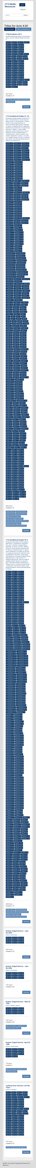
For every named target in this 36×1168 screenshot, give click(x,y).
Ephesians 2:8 (18, 731)
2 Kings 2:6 (16, 309)
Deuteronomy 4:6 (10, 255)
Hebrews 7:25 (9, 838)
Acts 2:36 (21, 590)
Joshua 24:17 (18, 281)
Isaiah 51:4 (24, 356)
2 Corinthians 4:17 (11, 681)
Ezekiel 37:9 (9, 414)
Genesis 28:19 (18, 176)
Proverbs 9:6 (9, 330)
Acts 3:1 (8, 1092)
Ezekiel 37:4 (17, 410)
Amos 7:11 (9, 438)
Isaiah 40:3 (23, 337)
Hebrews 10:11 (18, 840)
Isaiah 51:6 (16, 358)
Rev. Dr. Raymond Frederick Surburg (21, 556)
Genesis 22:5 (9, 157)
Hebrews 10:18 (10, 850)
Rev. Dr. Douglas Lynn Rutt (20, 551)
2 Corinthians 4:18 (21, 681)
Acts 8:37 (14, 487)
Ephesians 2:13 (10, 735)
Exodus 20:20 (18, 211)
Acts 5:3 (14, 82)
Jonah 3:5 (8, 445)
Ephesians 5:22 (19, 784)
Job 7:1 (23, 314)
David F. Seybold (23, 126)
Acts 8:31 (14, 482)
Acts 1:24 (14, 454)
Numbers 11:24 (10, 239)
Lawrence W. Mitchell (16, 132)
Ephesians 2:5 (9, 728)
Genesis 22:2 (9, 155)
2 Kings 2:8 (9, 311)
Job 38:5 (20, 321)
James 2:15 (9, 868)
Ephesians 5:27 (10, 791)
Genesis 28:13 (18, 169)
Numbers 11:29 (19, 244)
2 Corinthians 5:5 (10, 688)
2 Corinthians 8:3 (10, 698)
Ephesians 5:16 (19, 777)
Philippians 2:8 (18, 812)
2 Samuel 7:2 (9, 293)
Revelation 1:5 (18, 892)
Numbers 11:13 (10, 234)
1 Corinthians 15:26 (23, 663)
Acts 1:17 (8, 449)
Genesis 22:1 (25, 152)
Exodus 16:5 (17, 183)
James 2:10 (16, 866)
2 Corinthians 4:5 (10, 667)
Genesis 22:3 (17, 155)
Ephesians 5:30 (19, 794)
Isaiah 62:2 (24, 365)
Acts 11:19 (21, 489)
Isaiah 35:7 (23, 335)
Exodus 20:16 (18, 206)
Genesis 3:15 (17, 152)
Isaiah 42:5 (9, 347)
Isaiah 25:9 (16, 332)
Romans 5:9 (9, 642)
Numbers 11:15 (10, 237)
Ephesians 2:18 (19, 740)
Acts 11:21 (16, 492)
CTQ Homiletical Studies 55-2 (17, 540)
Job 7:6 (8, 318)
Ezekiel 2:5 (15, 405)
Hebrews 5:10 (9, 836)
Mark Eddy (23, 567)
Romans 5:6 (9, 639)
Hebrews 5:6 (24, 831)
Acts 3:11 (20, 42)
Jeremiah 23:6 (18, 386)
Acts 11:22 (22, 492)
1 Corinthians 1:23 (21, 651)
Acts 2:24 (21, 581)
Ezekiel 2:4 (9, 405)
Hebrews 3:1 (19, 817)
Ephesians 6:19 (10, 808)
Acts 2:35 (14, 590)
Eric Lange (23, 564)
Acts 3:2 (14, 1092)
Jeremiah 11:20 (19, 379)
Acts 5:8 (19, 84)
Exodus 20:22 (18, 213)
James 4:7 (15, 878)
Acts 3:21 (21, 49)
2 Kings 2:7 (23, 309)
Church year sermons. (11, 99)
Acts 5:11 (14, 86)
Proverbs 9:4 (17, 328)
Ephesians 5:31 (10, 796)
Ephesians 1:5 (18, 714)
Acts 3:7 (19, 1094)
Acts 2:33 (21, 588)
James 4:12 (9, 883)
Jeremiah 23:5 (9, 386)
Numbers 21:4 (9, 246)
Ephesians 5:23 (10, 787)
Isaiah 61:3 (16, 363)
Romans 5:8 (24, 639)
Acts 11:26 (9, 496)
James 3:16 (17, 871)
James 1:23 (17, 857)
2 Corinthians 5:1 (10, 684)
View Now (26, 107)
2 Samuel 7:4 (25, 293)
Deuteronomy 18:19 (22, 274)
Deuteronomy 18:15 (21, 269)
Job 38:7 (8, 323)
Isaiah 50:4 (17, 351)
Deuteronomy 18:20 (11, 276)
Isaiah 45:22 (9, 349)
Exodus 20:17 (9, 209)
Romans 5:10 (17, 642)
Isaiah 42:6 (16, 347)
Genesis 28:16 (9, 173)
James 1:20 (17, 854)
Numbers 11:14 (19, 234)
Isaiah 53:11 (9, 361)
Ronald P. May (14, 561)
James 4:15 (9, 885)
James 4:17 (24, 885)
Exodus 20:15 (9, 206)
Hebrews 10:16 (10, 847)
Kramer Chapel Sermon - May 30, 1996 (18, 1002)
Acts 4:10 (25, 58)
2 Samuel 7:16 (18, 300)
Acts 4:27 (14, 72)
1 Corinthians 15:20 (23, 656)
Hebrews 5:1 (9, 829)
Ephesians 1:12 (10, 724)
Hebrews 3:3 (9, 819)
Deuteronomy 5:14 (21, 260)
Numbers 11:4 (9, 227)
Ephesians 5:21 (10, 784)
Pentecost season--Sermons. (13, 523)
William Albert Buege (12, 36)
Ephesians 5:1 (9, 775)
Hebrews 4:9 (17, 822)
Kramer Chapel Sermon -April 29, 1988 (18, 1043)
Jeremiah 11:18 (24, 377)
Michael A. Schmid (13, 554)
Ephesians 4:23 (19, 768)
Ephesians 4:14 (10, 759)
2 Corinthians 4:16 (21, 679)
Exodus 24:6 (25, 220)
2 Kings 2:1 (24, 304)
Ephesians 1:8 (9, 719)
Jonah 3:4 (21, 442)
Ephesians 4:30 (19, 770)
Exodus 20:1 (26, 192)
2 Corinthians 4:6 (20, 667)
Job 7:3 (13, 316)
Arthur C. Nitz (9, 38)
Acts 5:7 (14, 84)
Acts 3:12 (26, 42)
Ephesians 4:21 (19, 766)
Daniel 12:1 (22, 419)
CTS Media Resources (10, 5)
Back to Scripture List (23, 29)
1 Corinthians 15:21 (11, 658)
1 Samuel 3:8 (25, 288)
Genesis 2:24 (9, 148)
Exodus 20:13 (9, 204)
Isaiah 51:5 (9, 358)
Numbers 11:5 (18, 227)
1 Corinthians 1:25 (21, 653)
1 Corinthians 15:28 (23, 665)
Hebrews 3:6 (9, 822)
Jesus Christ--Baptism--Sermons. (14, 518)
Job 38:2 (24, 318)
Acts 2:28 (8, 586)
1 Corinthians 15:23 (11, 660)
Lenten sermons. (10, 521)
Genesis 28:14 (9, 171)
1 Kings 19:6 (25, 302)
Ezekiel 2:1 (9, 403)
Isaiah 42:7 (23, 347)
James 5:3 (22, 887)
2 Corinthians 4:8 (20, 670)
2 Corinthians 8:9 (10, 705)
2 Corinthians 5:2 (20, 684)
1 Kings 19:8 (17, 304)
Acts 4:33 (14, 77)
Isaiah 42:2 (9, 344)
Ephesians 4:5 (9, 752)
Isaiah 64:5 (16, 375)
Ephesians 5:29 (10, 794)
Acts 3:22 (8, 51)
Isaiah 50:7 (16, 354)
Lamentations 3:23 (22, 400)
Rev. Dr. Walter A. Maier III (13, 1005)
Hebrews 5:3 (24, 829)
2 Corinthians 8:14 (11, 707)
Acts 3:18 (21, 47)
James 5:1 (9, 887)
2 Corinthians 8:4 (20, 698)
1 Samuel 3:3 (9, 286)
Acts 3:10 (14, 42)
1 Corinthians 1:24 (11, 653)
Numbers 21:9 (18, 251)
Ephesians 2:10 (19, 733)
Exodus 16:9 (25, 185)
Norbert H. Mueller (10, 135)
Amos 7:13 (23, 438)
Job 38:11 (8, 325)
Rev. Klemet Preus (15, 140)
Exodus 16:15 (18, 192)
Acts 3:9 (8, 42)
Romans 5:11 (25, 642)
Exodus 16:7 (9, 185)
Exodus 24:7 (9, 223)
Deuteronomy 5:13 (11, 260)
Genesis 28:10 (9, 166)
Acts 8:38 (21, 487)
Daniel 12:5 (9, 424)
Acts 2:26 (14, 583)
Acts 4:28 (21, 72)
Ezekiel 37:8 (24, 412)
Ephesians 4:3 (9, 749)
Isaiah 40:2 (16, 337)
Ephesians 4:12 (10, 756)
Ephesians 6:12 (19, 798)
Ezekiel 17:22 (23, 405)
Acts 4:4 (14, 56)
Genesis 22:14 (18, 164)
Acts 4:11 (8, 61)
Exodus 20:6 (17, 197)
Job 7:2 (8, 316)
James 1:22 (9, 857)
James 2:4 (9, 864)
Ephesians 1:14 (10, 726)
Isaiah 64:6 (23, 375)
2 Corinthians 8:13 (21, 705)
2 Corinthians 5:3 (10, 686)
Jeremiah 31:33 (19, 393)
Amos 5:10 (21, 431)
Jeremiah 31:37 (19, 398)
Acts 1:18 (14, 449)
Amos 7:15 (16, 440)
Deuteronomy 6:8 (20, 267)
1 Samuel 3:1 (18, 283)
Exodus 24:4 (9, 220)
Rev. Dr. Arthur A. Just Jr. (21, 135)
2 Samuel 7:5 (9, 295)
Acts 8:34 (14, 484)
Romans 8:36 (26, 646)
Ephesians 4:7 (9, 754)
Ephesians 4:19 (19, 763)
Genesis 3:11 (9, 150)
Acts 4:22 (21, 68)
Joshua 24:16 (9, 281)
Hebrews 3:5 (24, 819)
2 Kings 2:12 (17, 314)
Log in (22, 5)
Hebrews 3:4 (17, 819)
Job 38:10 (25, 323)
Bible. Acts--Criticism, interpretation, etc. (16, 1026)
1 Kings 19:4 (9, 302)
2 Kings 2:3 (16, 307)
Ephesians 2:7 (9, 731)
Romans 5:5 (24, 637)
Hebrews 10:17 (18, 847)
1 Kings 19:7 (9, 304)
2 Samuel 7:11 (9, 300)
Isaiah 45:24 (25, 349)
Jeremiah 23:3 (9, 384)
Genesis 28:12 (9, 169)
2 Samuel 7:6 (17, 295)
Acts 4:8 (14, 58)
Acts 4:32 (8, 77)
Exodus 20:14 (18, 204)
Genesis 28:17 (18, 173)
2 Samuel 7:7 (25, 295)
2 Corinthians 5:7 (10, 691)
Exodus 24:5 (17, 220)
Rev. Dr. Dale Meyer (11, 1089)
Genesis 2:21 (9, 145)
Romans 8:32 (17, 644)
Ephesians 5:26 (19, 789)
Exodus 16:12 (9, 190)
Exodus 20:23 (9, 216)
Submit (26, 15)
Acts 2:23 (14, 581)
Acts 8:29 (21, 480)
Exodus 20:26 (18, 218)
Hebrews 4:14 (9, 826)
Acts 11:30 (16, 499)
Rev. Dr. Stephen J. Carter (15, 129)
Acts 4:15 (14, 63)
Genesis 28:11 (18, 166)
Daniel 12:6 (16, 424)
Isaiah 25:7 (23, 330)
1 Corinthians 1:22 (11, 651)
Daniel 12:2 (9, 421)
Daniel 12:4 (23, 421)
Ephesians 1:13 (19, 724)
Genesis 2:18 (9, 143)
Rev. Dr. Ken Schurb (16, 121)
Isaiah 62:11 (24, 368)
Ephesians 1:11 (19, 721)
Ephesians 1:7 (18, 716)
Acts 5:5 (25, 82)
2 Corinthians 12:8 (11, 709)
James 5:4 (9, 890)
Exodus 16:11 (18, 187)
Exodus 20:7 (25, 197)
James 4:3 (9, 876)
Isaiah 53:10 (23, 358)
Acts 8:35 (21, 484)
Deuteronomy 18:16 (11, 272)
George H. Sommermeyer (24, 36)
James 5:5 (15, 890)
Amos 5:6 (8, 431)
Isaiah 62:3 (9, 368)
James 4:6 (9, 878)
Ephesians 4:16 (10, 761)
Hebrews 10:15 (18, 845)
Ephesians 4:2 (18, 747)
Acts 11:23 (9, 494)
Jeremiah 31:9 (9, 391)
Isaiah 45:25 (9, 351)
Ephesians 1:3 (21, 712)
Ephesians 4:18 (10, 763)
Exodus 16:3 (26, 180)
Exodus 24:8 (17, 223)
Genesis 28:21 (18, 178)
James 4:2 (23, 873)
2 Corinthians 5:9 (10, 693)
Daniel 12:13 (25, 428)
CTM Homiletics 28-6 (14, 34)
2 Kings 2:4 (23, 307)
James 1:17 (17, 852)
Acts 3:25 (8, 54)
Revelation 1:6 (9, 894)
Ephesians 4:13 (19, 756)
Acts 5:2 (8, 82)
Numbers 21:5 (18, 246)
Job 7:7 (13, 318)
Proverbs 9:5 (24, 328)
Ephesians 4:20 (10, 766)
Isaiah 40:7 (9, 342)
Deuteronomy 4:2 (20, 253)
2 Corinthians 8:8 (20, 702)
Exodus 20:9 (17, 199)
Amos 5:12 (16, 433)
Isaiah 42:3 (16, 344)
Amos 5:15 (16, 435)
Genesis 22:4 (25, 155)
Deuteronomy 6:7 (10, 267)
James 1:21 (24, 854)
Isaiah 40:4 (9, 340)
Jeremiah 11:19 (10, 379)
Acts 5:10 (8, 86)
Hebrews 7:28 (9, 840)
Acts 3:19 (8, 49)
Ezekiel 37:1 (17, 407)
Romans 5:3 (9, 637)
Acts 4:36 (14, 79)
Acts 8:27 (8, 480)
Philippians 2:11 (10, 817)
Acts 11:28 (22, 496)
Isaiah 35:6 (16, 335)
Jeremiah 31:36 (10, 398)
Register (23, 9)
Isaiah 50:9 (9, 356)
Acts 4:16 (21, 63)
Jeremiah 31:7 (9, 389)
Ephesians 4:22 (10, 768)
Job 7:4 (18, 316)
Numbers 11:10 (18, 230)
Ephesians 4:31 (10, 773)
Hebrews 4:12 (17, 824)
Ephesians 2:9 (9, 733)
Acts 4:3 (8, 56)
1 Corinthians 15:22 (23, 658)
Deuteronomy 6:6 (20, 265)
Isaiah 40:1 (9, 337)
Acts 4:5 (19, 56)
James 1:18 (25, 852)
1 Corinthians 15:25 (11, 663)
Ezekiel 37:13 (17, 417)
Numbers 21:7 (18, 248)
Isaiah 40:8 (16, 342)
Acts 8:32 (21, 482)
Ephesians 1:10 (10, 721)
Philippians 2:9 (10, 815)
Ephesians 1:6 (9, 716)
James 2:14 (23, 866)
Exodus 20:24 (18, 216)
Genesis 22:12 (18, 162)
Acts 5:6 (8, 84)
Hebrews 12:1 (18, 850)
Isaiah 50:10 (16, 356)
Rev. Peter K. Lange (24, 566)
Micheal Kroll (9, 567)
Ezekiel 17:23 (9, 407)
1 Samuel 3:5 (25, 286)
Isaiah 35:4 (23, 332)
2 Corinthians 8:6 (20, 700)
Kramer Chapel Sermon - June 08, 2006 (17, 967)
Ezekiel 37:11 (25, 414)
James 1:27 (24, 859)
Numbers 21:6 (9, 248)
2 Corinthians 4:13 (11, 677)
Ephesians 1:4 (9, 714)
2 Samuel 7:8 (9, 297)
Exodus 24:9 (25, 223)
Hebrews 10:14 (10, 845)
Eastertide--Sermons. (21, 514)
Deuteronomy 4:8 (10, 258)
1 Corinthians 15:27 (11, 665)
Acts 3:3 (19, 1092)
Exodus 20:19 (9, 211)
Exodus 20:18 (18, 209)
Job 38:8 (14, 323)
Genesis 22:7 (25, 157)
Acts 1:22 (21, 452)
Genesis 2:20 (25, 143)
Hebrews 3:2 (26, 817)
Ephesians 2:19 (10, 742)
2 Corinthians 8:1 (10, 695)
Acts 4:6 (25, 56)
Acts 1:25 (21, 454)
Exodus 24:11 (18, 225)
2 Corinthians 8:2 (20, 695)
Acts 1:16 (23, 447)
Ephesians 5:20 (19, 782)
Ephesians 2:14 (19, 735)
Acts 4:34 (21, 77)
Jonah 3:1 (22, 440)
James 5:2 (15, 887)
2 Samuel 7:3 (17, 293)
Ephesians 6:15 (10, 803)
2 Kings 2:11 (9, 314)
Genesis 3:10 (25, 148)
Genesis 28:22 (9, 180)
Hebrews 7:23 (17, 836)
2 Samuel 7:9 (17, 297)
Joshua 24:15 (25, 279)
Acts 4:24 (14, 70)
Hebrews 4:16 (26, 826)
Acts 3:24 (21, 51)
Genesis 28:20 (9, 178)
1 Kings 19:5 (17, 302)
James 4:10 (16, 880)
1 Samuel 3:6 (9, 288)
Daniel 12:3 (16, 421)
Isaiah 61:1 (24, 361)
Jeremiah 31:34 (10, 396)
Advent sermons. (10, 511)
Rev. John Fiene (15, 566)
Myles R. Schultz (16, 567)
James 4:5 (22, 876)
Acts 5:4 (19, 82)
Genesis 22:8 (9, 159)
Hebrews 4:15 (17, 826)
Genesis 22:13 (9, 164)
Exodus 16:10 (9, 187)
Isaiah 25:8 (9, 332)
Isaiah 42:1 (23, 342)
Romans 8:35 (17, 646)
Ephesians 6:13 (10, 801)
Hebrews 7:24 (26, 836)
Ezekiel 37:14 (25, 417)
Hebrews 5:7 (9, 833)
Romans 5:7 (17, 639)
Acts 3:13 (8, 44)
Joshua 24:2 (9, 279)
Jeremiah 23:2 (18, 382)
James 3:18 (9, 873)
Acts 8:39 (8, 489)
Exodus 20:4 (25, 195)
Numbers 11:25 (19, 239)
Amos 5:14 (9, 435)
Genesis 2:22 (17, 145)
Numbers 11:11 (10, 232)
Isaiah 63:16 (17, 370)
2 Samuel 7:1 (26, 290)
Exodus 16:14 (9, 192)
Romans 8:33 (26, 644)
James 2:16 (17, 868)
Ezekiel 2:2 (15, 403)
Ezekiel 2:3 (22, 403)
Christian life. (9, 1147)
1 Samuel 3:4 (17, 286)
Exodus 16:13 (18, 190)
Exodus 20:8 (9, 199)
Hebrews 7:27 (26, 838)
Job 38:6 (25, 321)
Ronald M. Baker (11, 542)
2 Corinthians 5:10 (21, 693)
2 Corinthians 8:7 (10, 702)
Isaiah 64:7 (9, 377)
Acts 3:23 (14, 51)
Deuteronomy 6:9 (10, 269)
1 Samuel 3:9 (9, 290)
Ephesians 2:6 (18, 728)
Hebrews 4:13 (26, 824)
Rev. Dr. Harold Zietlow (12, 1046)
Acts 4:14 (8, 63)
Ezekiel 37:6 (9, 412)
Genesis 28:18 (9, 176)
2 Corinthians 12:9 (21, 709)
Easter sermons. (10, 514)
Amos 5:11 (9, 433)
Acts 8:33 (8, 484)
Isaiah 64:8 (16, 377)
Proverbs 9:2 (23, 325)
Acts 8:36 (8, 487)
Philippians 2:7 (10, 812)
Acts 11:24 (16, 494)
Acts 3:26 (14, 54)
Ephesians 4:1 (9, 747)
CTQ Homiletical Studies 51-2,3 (17, 116)
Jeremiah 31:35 (19, 396)
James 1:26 (17, 859)
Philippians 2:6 (18, 810)
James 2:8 (22, 864)
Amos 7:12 (16, 438)
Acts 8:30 (8, 482)
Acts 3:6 (14, 1094)
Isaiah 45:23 (17, 349)
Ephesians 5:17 (10, 780)
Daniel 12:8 (9, 426)
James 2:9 (9, 866)
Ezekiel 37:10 (17, 414)
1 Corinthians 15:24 (23, 660)
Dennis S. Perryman (16, 558)
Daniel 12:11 (9, 428)
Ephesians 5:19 (10, 782)
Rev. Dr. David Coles (12, 935)
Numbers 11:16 (19, 237)
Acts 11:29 (9, 499)
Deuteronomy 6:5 (10, 265)
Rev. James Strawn (23, 554)
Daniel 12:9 (16, 426)
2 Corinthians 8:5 (10, 700)
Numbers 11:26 (10, 241)
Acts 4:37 (21, 79)
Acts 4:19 (21, 65)
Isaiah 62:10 (16, 368)
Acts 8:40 (14, 489)
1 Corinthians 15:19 (11, 656)
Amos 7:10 (23, 435)
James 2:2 (15, 861)
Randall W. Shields (12, 118)
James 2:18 (9, 871)
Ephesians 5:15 (10, 777)
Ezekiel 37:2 (25, 407)
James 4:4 (15, 876)
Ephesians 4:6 (18, 752)
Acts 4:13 (21, 61)
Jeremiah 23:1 (9, 382)
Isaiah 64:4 (9, 375)
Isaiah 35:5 (9, 335)
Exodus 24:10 (9, 225)
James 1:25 (9, 859)
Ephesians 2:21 (10, 745)
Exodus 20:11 (9, 202)
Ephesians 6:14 (19, 801)
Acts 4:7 (8, 58)
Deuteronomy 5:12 (20, 258)
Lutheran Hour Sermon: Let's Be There (18, 1086)
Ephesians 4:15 (19, 759)
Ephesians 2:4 (19, 726)
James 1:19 (9, 854)
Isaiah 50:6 (9, 354)
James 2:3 (22, 861)
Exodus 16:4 (9, 183)
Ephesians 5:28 (19, 791)
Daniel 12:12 (17, 428)
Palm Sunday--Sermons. (22, 521)
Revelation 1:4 (9, 892)
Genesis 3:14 (9, 152)
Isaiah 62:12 (9, 370)
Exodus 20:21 (9, 213)
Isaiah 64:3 (23, 372)
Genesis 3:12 (17, 150)
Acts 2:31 (8, 588)
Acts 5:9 (25, 84)
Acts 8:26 (21, 477)
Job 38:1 (18, 318)
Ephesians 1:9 (18, 719)
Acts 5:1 (27, 79)
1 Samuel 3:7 (17, 288)
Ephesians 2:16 (19, 738)
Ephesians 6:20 (19, 808)
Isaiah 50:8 (23, 354)
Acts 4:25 (21, 70)
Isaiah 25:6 (16, 330)
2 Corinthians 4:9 (10, 672)
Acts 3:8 (25, 1094)
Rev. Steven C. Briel (23, 134)
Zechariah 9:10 (10, 447)
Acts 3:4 (25, 1092)
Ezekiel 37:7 (17, 412)
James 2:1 (9, 861)
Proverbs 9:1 (16, 325)
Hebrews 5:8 (17, 833)
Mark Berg (8, 558)
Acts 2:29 (14, 586)
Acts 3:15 (21, 44)
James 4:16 (17, 885)
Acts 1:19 (21, 449)
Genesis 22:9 (17, 159)
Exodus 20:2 (9, 195)
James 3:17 (24, 871)
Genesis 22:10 (25, 159)
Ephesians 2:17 (10, 740)
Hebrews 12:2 (9, 852)
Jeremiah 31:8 (18, 389)
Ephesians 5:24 (19, 787)
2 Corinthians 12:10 (11, 712)
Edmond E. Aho (18, 120)
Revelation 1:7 (18, 894)
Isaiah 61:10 (23, 363)
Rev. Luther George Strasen (15, 123)
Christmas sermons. (21, 511)
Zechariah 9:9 (23, 445)
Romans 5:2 (24, 635)
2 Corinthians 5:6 (20, 688)
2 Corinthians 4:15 (11, 679)
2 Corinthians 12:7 (21, 707)
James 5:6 (22, 890)
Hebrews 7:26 (17, 838)
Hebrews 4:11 (9, 824)
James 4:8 (22, 878)
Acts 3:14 (14, 44)
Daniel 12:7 (23, 424)
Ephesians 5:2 (18, 775)
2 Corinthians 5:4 (20, 686)
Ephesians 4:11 (19, 754)
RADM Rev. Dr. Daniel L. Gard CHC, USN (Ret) (17, 546)
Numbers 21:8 (9, 251)
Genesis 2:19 (17, 143)
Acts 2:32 (14, 588)
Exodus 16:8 (17, 185)
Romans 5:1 (16, 635)
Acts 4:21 (14, 68)
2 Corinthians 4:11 (11, 674)
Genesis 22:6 (17, 157)
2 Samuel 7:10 (25, 297)
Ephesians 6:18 (19, 805)
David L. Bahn (15, 134)
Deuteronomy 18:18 (11, 274)
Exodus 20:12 (18, 202)
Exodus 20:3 (17, 195)
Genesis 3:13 (25, 150)
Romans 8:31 (9, 644)
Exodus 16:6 (25, 183)
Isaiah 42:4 (23, 344)
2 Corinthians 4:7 (10, 670)
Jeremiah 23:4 (18, 384)
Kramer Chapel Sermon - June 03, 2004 (17, 932)
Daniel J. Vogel (13, 543)
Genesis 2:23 (25, 145)
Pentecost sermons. (11, 525)
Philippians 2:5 (10, 810)
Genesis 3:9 (17, 148)
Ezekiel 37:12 (9, 417)
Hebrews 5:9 (24, 833)
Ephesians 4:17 (19, 761)
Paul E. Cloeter (23, 124)
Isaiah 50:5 (24, 351)
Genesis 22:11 (9, 162)
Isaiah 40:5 (16, 340)
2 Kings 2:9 (16, 311)
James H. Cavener (15, 564)
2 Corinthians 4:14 (21, 677)
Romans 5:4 (17, 637)
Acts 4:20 (8, 68)
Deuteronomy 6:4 (21, 262)
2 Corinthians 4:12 (21, 674)
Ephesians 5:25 (10, 789)
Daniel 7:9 (8, 419)
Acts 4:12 (14, 61)
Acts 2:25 (8, 583)
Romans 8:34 (9, 646)
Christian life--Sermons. (20, 1147)
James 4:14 (24, 883)
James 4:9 (9, 880)
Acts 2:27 (21, 583)
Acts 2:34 (8, 590)
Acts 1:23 (8, 454)
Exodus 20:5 (9, 197)
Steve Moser (13, 562)
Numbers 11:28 (10, 244)
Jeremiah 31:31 (19, 391)
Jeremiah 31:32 (10, 393)
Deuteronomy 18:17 (22, 272)
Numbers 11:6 (9, 230)
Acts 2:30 (21, 586)
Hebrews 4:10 (24, 822)
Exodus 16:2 (18, 180)
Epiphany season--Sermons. (13, 516)
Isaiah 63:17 (25, 370)
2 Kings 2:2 (9, 307)
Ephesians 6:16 (19, 803)
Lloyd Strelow (21, 139)
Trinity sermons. (10, 102)
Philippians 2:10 (19, 815)
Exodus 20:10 (25, 199)
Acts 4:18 (14, 65)
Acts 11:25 (22, 494)
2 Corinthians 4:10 (21, 672)
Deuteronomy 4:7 (20, 255)
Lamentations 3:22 (11, 400)
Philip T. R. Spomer (24, 550)
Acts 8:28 (14, 480)
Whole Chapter (9, 29)
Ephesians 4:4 (18, 749)
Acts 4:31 (21, 75)
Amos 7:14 (9, 440)
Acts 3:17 (14, 47)
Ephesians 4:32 (19, 773)
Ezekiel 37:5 (24, 410)
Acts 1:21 (14, 452)
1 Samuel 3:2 (26, 283)
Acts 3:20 (14, 49)
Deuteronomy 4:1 (10, 253)
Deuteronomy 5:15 (11, 262)
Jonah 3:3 (15, 442)
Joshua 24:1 (21, 276)
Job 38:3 (8, 321)
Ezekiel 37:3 (9, 410)
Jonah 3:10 (15, 445)
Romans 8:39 (26, 649)
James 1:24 (24, 857)
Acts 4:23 (8, 70)
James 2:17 (24, 868)
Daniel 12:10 (23, 426)
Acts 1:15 (17, 447)
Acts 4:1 (21, 54)
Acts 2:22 (8, 581)
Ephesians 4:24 (10, 770)
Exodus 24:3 (26, 218)
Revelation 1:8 (9, 897)
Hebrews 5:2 (17, 829)
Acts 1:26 (8, 456)
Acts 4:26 (8, 72)
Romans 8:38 (17, 649)
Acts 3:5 (8, 1094)
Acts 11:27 (16, 496)
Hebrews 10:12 (10, 843)
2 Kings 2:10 (23, 311)
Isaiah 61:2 (9, 363)
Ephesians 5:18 (19, 780)
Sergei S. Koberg (20, 562)
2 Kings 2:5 (9, 309)
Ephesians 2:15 (10, 738)
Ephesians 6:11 (10, 798)
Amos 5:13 (23, 433)
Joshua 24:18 (9, 283)
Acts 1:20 (8, 452)
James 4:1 (16, 873)
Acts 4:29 (8, 75)
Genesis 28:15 (18, 171)
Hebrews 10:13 (18, 843)
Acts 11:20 (9, 492)
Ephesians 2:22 (19, 745)
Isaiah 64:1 (9, 372)
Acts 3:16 (8, 47)
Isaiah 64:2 (16, 372)
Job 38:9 (20, 323)
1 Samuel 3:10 (17, 290)
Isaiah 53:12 (17, 361)
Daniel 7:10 (15, 419)
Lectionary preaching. (24, 99)
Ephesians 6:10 (19, 796)
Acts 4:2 (26, 54)
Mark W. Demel (19, 542)
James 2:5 (15, 864)
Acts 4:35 (8, 79)
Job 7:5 (23, 316)
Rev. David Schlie (14, 128)
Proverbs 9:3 (9, 328)
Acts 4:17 (8, 65)
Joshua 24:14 (17, 279)
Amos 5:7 (15, 431)
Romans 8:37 (9, 649)
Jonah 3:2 (8, 442)
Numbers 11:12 (19, 232)
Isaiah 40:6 (23, 340)
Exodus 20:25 (9, 218)
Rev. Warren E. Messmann (20, 548)
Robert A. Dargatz (21, 543)
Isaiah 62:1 (17, 365)
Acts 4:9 (19, 58)
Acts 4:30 (14, 75)
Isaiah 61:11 (9, 365)
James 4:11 (23, 880)
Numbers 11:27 (19, 241)
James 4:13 (17, 883)
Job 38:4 (14, 321)
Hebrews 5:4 (9, 831)
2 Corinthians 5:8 (20, 691)
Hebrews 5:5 (17, 831)
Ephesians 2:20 (19, 742)
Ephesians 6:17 (10, 805)
